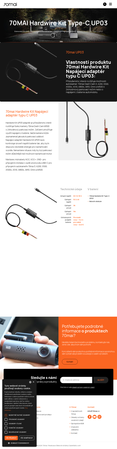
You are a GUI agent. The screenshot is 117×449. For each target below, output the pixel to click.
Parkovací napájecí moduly (65, 31)
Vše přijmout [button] (11, 438)
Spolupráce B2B (77, 423)
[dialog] (19, 413)
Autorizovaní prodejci (43, 414)
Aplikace (38, 411)
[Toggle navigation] (110, 4)
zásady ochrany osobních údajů (83, 387)
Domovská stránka (21, 31)
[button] (19, 443)
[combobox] (30, 382)
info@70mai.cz (94, 411)
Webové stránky (62, 445)
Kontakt (70, 361)
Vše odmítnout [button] (26, 438)
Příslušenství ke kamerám (41, 31)
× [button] (33, 382)
